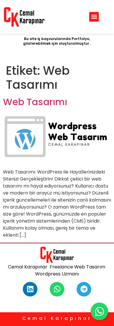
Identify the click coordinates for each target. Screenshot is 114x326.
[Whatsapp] (57, 289)
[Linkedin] (30, 289)
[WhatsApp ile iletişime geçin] (99, 311)
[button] (94, 17)
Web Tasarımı (35, 101)
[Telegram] (84, 289)
